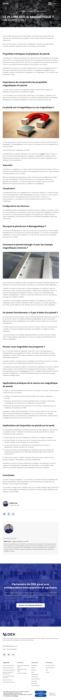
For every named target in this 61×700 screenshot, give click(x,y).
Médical (33, 667)
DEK (15, 489)
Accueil (5, 11)
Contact (47, 672)
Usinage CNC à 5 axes (8, 667)
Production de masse (22, 673)
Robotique (33, 670)
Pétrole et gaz (34, 676)
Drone (32, 672)
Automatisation (34, 674)
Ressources (13, 11)
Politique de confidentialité (52, 694)
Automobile (34, 681)
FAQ (47, 670)
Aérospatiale (34, 665)
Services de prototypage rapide (23, 666)
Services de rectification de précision (8, 676)
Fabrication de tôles (7, 680)
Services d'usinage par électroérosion (8, 673)
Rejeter (40, 695)
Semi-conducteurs (35, 678)
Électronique (34, 683)
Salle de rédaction (50, 667)
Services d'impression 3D (9, 682)
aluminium (24, 371)
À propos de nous (50, 665)
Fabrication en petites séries (22, 670)
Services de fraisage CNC (9, 670)
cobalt (42, 154)
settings (16, 696)
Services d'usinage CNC (8, 665)
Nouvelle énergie (35, 685)
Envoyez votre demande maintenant (30, 605)
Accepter (40, 692)
